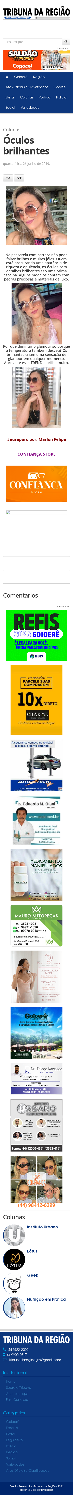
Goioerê (21, 77)
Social (10, 107)
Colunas (26, 97)
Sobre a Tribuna (18, 1388)
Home (11, 1381)
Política (44, 97)
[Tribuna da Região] (36, 12)
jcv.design (47, 1490)
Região (39, 77)
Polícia (61, 97)
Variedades (30, 107)
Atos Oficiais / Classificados (26, 87)
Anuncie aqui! (17, 1394)
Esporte (60, 87)
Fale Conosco (17, 1400)
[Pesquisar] (66, 41)
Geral (9, 97)
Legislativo (14, 1440)
